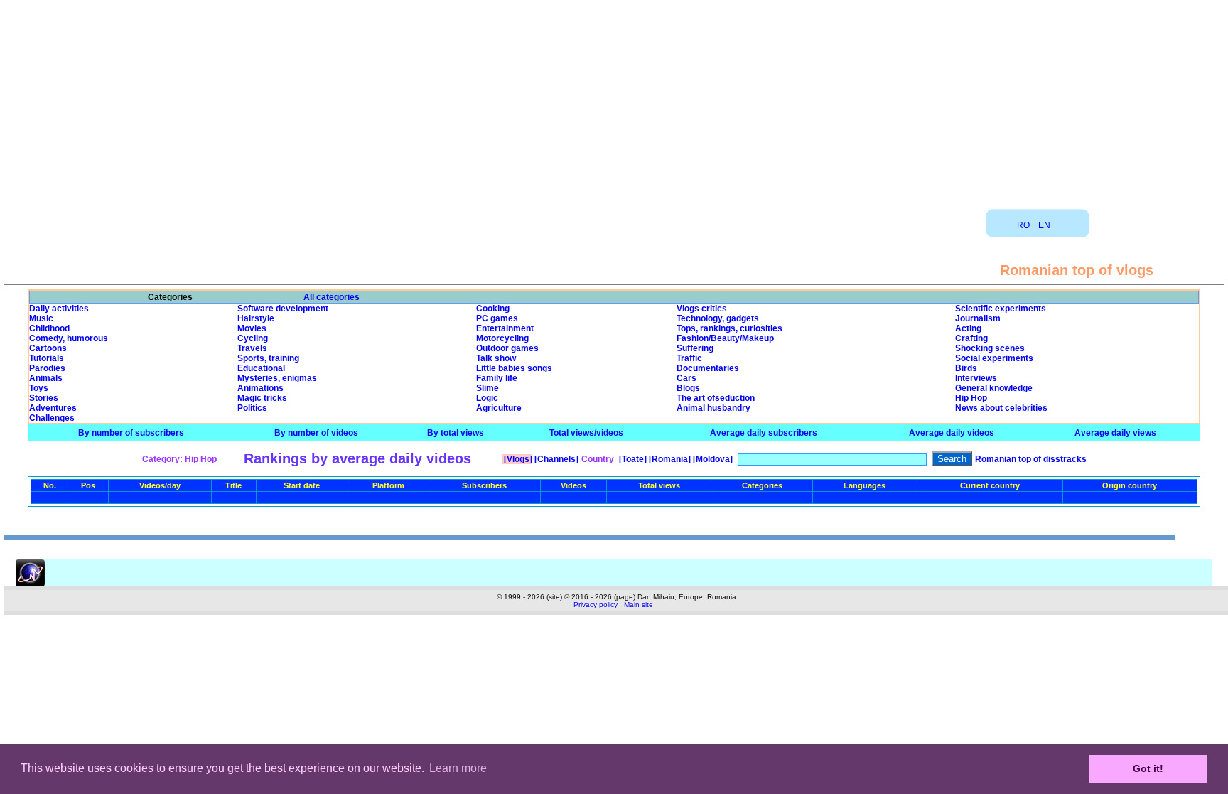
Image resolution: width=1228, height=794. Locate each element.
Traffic (689, 358)
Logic (487, 398)
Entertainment (505, 328)
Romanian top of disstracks (1031, 459)
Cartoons (48, 348)
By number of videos (316, 433)
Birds (966, 368)
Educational (261, 368)
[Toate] (632, 459)
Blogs (688, 388)
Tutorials (46, 358)
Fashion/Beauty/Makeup (725, 338)
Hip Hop (971, 398)
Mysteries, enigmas (277, 378)
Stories (43, 398)
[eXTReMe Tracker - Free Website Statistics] (30, 584)
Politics (252, 408)
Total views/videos (586, 433)
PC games (497, 318)
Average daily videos (951, 433)
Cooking (493, 308)
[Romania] (669, 459)
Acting (968, 328)
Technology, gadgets (718, 318)
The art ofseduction (716, 398)
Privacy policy (595, 604)
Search (951, 459)
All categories (331, 297)
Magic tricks (262, 398)
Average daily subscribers (763, 433)
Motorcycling (502, 338)
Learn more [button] (458, 768)
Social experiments (994, 358)
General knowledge (994, 388)
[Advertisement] (614, 99)
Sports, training (268, 358)
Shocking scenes (990, 348)
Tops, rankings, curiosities (729, 328)
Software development (282, 308)
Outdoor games (507, 348)
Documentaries (708, 368)
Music (41, 318)
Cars (686, 378)
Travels (252, 348)
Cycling (252, 338)
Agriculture (499, 408)
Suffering (695, 348)
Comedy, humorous (68, 338)
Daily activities (59, 308)
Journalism (978, 318)
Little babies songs (514, 368)
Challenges (52, 418)
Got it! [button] (1148, 768)
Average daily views (1115, 433)
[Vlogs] (517, 459)
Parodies (47, 368)
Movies (251, 328)
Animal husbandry (713, 408)
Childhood (49, 328)
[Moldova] (712, 459)
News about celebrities (1001, 408)
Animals (46, 378)
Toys (38, 388)
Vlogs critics (702, 308)
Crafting (971, 338)
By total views (455, 433)
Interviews (976, 378)
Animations (260, 388)
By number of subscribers (131, 433)
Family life (496, 378)
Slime (487, 388)
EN (1044, 225)
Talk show (496, 358)
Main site (638, 604)
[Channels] (555, 459)
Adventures (53, 408)
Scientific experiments (1000, 308)
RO (1023, 225)
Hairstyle (255, 318)
